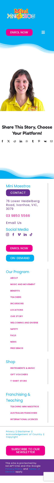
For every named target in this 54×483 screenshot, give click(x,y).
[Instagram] (7, 234)
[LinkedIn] (25, 234)
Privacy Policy (13, 468)
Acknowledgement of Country (24, 434)
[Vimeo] (19, 234)
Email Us (14, 222)
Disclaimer (24, 431)
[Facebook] (13, 234)
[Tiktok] (31, 234)
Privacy (10, 431)
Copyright (12, 436)
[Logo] (21, 14)
